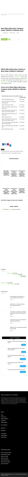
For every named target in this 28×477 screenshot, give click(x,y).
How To (11, 299)
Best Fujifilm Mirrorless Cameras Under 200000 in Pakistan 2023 (6, 173)
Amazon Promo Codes (5, 461)
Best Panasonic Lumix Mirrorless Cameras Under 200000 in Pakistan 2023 (6, 191)
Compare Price (17, 76)
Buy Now (23, 344)
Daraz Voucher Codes (5, 454)
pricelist (5, 14)
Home (2, 14)
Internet (11, 316)
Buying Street (4, 437)
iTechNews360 (4, 435)
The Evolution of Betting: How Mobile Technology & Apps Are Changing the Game (18, 313)
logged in (10, 209)
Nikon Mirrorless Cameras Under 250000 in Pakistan (11, 153)
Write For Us (3, 416)
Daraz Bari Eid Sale (5, 459)
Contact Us (3, 420)
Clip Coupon (22, 359)
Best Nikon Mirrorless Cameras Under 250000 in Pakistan (12, 151)
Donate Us (3, 427)
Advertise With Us (4, 418)
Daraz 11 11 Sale (4, 456)
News (2, 414)
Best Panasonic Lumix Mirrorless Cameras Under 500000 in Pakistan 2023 (14, 173)
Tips (10, 307)
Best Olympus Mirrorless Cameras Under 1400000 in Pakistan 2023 (21, 190)
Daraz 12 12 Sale (4, 458)
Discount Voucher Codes (6, 452)
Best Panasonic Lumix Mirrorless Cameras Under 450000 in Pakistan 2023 (21, 173)
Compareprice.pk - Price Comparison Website (15, 474)
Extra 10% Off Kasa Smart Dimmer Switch (16, 369)
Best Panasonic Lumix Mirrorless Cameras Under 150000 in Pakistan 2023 (14, 191)
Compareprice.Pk (5, 32)
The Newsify (3, 433)
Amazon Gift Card (4, 463)
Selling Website (4, 422)
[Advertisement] (14, 138)
